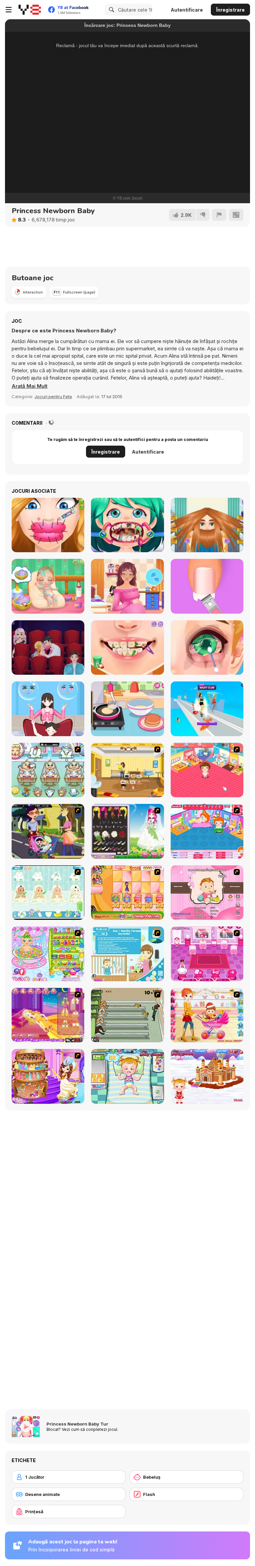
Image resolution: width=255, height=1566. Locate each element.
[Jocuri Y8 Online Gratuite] (30, 10)
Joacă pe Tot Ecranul (127, 158)
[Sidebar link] (8, 9)
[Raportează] (219, 215)
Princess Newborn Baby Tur (77, 1424)
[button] (29, 386)
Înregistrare (230, 10)
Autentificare (187, 10)
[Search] (111, 10)
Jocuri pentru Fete (53, 396)
